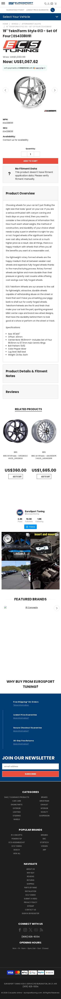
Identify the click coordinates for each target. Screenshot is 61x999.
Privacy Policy (30, 902)
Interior (44, 808)
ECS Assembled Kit (17, 842)
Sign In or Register (30, 913)
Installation (30, 891)
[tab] (30, 193)
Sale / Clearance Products (16, 797)
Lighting (17, 812)
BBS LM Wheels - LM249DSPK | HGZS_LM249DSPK (43, 457)
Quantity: (30, 148)
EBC (44, 838)
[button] (51, 3)
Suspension (44, 815)
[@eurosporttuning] (20, 512)
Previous (5, 90)
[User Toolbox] (48, 3)
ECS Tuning (17, 846)
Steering (17, 815)
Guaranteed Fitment (15, 10)
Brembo (44, 835)
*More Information (21, 705)
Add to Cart (17, 476)
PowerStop (17, 838)
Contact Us (30, 910)
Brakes (44, 797)
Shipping (30, 884)
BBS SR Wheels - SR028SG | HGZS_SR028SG (15, 457)
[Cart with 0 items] (55, 3)
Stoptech (44, 842)
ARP (44, 850)
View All (16, 853)
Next (55, 90)
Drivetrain (44, 801)
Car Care (16, 801)
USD (30, 956)
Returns (30, 880)
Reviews (30, 876)
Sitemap (30, 906)
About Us (30, 869)
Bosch (17, 850)
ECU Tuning (31, 895)
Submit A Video (30, 898)
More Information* (21, 718)
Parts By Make (30, 887)
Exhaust (44, 804)
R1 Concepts (16, 835)
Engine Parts (16, 804)
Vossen (44, 846)
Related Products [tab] (28, 409)
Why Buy (30, 873)
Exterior (17, 808)
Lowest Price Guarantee (37, 10)
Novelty (44, 812)
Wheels (16, 819)
